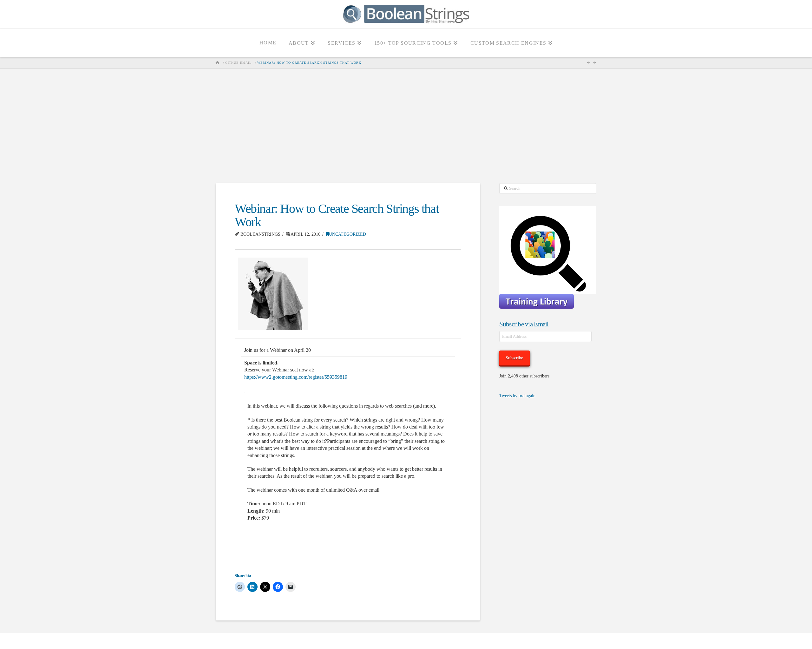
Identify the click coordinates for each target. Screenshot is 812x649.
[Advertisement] (406, 126)
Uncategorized (347, 234)
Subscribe (514, 358)
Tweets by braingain (517, 395)
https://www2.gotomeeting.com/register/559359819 (295, 377)
